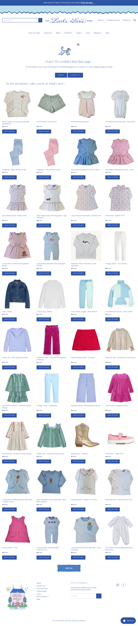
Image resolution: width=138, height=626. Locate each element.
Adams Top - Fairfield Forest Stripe (50, 454)
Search (61, 75)
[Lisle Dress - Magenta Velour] (120, 388)
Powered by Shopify (78, 620)
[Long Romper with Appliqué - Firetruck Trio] (52, 530)
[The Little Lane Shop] (69, 20)
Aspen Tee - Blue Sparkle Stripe (15, 357)
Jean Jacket (7, 311)
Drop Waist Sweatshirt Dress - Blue (85, 169)
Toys (88, 33)
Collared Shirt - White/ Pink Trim (84, 499)
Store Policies (42, 596)
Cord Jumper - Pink (10, 548)
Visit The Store (42, 588)
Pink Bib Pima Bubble (80, 121)
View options (9, 131)
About (39, 583)
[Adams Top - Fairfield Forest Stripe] (52, 436)
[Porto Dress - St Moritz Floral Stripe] (17, 436)
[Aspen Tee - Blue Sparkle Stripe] (17, 340)
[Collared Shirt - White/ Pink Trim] (86, 482)
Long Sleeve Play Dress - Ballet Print (86, 215)
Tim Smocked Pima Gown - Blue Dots (120, 121)
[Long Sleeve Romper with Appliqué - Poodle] (52, 246)
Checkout (126, 20)
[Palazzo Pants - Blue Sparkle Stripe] (86, 388)
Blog (38, 599)
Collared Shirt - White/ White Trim (119, 499)
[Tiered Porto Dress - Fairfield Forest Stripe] (17, 388)
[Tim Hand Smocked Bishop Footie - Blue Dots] (120, 530)
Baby (58, 33)
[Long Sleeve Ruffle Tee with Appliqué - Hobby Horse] (17, 482)
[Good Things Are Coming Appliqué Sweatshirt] (17, 104)
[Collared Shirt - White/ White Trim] (120, 482)
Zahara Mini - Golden (79, 454)
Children (68, 33)
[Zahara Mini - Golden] (86, 436)
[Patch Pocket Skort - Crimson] (86, 340)
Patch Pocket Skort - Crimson (83, 357)
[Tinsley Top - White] (52, 294)
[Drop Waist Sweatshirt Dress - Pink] (120, 152)
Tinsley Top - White (44, 311)
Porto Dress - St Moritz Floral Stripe (16, 454)
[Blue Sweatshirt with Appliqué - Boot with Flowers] (52, 482)
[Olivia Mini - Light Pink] (120, 436)
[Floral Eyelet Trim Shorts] (52, 104)
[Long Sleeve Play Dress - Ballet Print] (86, 198)
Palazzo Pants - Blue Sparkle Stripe (85, 405)
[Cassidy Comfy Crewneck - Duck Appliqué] (86, 246)
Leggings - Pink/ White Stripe (48, 169)
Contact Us (75, 75)
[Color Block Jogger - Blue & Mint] (86, 294)
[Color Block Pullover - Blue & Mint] (120, 294)
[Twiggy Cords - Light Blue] (52, 388)
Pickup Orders (42, 591)
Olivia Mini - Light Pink (114, 454)
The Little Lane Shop (64, 620)
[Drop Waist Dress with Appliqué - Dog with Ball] (52, 198)
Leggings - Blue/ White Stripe (14, 169)
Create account (113, 20)
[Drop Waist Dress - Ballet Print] (17, 198)
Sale (107, 33)
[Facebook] (123, 585)
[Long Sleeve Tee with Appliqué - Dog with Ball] (86, 530)
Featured (48, 33)
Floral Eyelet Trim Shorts (47, 121)
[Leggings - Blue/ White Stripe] (17, 152)
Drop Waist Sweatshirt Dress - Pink (119, 169)
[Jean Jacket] (17, 294)
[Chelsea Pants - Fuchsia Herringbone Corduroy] (52, 340)
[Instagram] (118, 585)
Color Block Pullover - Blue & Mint (119, 311)
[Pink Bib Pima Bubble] (86, 104)
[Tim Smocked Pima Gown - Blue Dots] (120, 104)
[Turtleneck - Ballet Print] (120, 198)
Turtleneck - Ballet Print (115, 215)
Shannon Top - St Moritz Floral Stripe (120, 357)
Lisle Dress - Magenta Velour (116, 405)
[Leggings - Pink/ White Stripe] (52, 152)
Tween (79, 33)
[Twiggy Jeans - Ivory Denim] (120, 246)
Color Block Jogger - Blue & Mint (84, 311)
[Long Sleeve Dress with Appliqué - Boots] (17, 246)
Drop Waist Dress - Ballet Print (14, 215)
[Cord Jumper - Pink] (17, 530)
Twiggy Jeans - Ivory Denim (116, 263)
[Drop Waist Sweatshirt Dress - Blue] (86, 152)
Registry (98, 33)
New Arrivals (34, 33)
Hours (39, 594)
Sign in (101, 20)
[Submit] (40, 20)
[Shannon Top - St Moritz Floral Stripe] (120, 340)
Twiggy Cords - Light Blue (47, 405)
